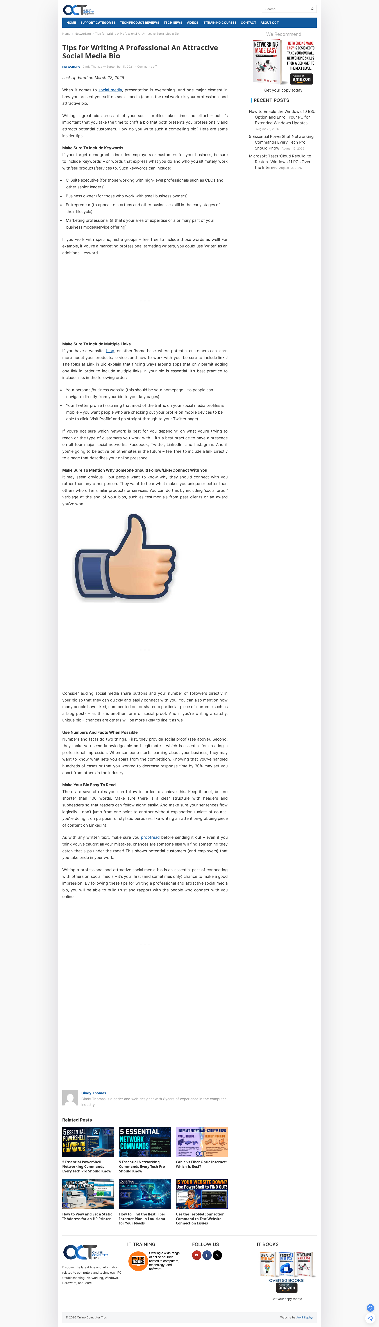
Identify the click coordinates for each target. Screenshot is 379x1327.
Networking (83, 33)
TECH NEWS (173, 22)
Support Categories (98, 22)
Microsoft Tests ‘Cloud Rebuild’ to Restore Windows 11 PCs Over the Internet (280, 162)
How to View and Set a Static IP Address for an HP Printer (87, 1216)
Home (66, 33)
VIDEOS (192, 22)
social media (110, 90)
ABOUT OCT (270, 22)
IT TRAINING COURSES (219, 22)
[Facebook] (207, 1255)
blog (110, 350)
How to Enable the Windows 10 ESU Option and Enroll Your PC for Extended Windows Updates (282, 117)
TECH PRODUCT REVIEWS (139, 22)
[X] (217, 1255)
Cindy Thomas (92, 66)
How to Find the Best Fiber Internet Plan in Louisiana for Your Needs (142, 1219)
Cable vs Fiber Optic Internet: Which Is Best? (201, 1164)
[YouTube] (196, 1255)
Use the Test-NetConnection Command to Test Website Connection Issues (200, 1219)
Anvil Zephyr (304, 1317)
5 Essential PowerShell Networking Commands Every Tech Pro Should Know (86, 1166)
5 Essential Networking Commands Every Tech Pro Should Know (142, 1166)
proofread (150, 837)
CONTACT (248, 22)
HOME (71, 22)
